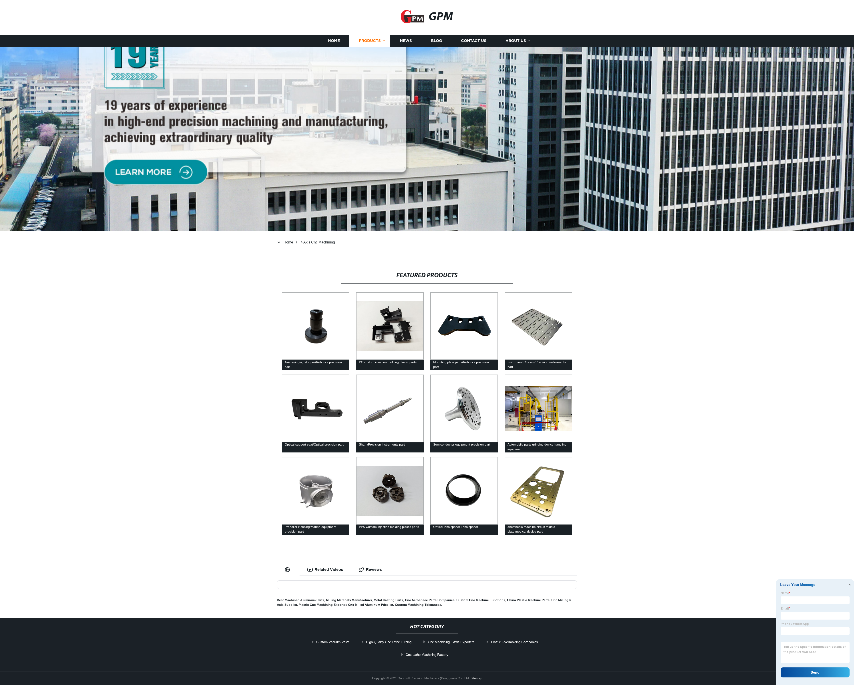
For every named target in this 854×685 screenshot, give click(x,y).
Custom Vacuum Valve (333, 642)
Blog (436, 41)
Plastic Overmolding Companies (514, 642)
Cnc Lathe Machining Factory (427, 655)
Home (334, 41)
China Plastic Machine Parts (528, 600)
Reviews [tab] (374, 569)
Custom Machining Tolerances (418, 604)
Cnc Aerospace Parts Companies (430, 600)
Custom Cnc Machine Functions (480, 600)
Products (370, 41)
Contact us (473, 41)
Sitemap (476, 678)
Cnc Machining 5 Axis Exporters (451, 642)
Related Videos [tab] (328, 569)
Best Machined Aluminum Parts (300, 600)
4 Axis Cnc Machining (318, 242)
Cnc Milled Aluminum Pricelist (370, 604)
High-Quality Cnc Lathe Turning (388, 642)
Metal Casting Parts (388, 600)
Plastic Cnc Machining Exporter (322, 604)
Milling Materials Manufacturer (349, 600)
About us (516, 41)
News (406, 41)
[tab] (288, 570)
